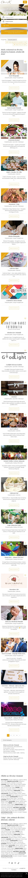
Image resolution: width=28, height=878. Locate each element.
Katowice (15, 802)
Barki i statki (16, 752)
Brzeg (2, 796)
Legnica (21, 779)
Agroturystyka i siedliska (9, 751)
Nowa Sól (6, 787)
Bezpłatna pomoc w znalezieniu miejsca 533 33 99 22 (14, 32)
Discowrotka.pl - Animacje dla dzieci (14, 718)
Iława (12, 809)
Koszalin (20, 812)
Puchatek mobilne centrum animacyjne (14, 461)
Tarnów (3, 792)
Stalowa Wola (9, 798)
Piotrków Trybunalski (6, 789)
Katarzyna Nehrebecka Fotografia (14, 621)
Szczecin (15, 812)
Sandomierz (10, 807)
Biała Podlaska (22, 784)
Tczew (6, 802)
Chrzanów (19, 792)
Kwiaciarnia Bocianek (14, 140)
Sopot (25, 801)
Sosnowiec (4, 804)
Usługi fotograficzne (18, 77)
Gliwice (9, 804)
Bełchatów (10, 790)
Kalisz (6, 810)
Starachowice (17, 806)
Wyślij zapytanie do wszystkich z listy (17, 42)
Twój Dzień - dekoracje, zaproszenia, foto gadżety (14, 686)
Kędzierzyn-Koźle (19, 795)
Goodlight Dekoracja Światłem (14, 365)
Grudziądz (13, 782)
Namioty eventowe (8, 752)
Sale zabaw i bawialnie (8, 749)
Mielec (15, 798)
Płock (19, 793)
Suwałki (14, 799)
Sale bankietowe (18, 746)
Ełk (9, 809)
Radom (16, 793)
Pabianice (14, 789)
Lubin (5, 781)
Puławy (3, 785)
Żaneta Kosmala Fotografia (14, 108)
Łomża (18, 799)
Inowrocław (19, 782)
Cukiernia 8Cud (14, 493)
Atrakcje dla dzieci (18, 463)
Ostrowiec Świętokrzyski (7, 806)
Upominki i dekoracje (18, 142)
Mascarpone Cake (14, 589)
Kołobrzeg (3, 813)
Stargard (24, 812)
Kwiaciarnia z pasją (14, 204)
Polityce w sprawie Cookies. (17, 876)
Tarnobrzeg (20, 798)
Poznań (3, 810)
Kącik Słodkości (14, 429)
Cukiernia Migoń (14, 268)
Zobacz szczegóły (14, 87)
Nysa (25, 795)
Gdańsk (17, 801)
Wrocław (10, 779)
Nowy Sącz (8, 792)
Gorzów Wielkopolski (15, 785)
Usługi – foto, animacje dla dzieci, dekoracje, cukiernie (13, 818)
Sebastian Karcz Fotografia (14, 332)
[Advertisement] (14, 769)
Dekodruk (14, 397)
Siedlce (23, 793)
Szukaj (7, 25)
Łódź (21, 787)
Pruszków (3, 795)
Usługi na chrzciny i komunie (10, 756)
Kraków (22, 790)
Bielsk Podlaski (4, 801)
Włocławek (7, 782)
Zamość (16, 784)
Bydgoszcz (21, 781)
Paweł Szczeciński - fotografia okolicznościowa (14, 653)
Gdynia (21, 801)
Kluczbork (7, 796)
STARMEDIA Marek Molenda (14, 300)
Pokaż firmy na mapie (20, 44)
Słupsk (2, 802)
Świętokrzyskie (12, 39)
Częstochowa (21, 802)
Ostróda (16, 809)
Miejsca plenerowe (19, 749)
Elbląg (6, 809)
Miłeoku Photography (14, 236)
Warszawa (11, 793)
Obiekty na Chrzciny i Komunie (12, 776)
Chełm (11, 784)
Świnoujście (10, 813)
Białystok (9, 799)
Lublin (7, 784)
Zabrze (13, 804)
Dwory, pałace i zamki (8, 748)
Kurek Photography (14, 76)
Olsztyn (3, 809)
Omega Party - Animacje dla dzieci (14, 557)
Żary (10, 787)
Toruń (2, 782)
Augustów (22, 799)
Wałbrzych (15, 779)
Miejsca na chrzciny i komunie (11, 745)
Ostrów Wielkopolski (19, 810)
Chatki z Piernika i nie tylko (14, 172)
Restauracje (10, 746)
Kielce (24, 804)
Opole (12, 795)
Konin (10, 810)
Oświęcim (13, 792)
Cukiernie (18, 174)
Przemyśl (3, 798)
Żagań (13, 787)
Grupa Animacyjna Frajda (14, 525)
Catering (22, 752)
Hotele (5, 746)
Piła (13, 810)
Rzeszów (20, 796)
